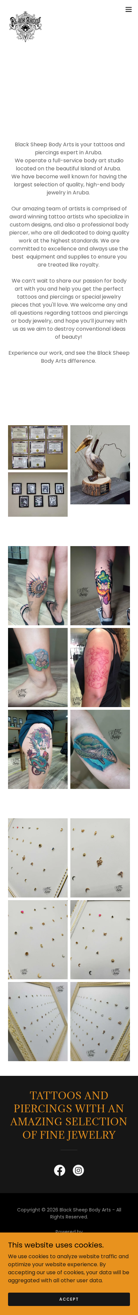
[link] (25, 9)
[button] (128, 9)
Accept (68, 1299)
